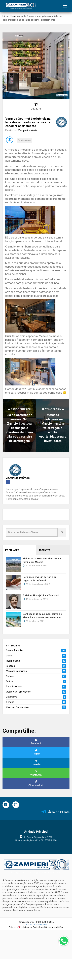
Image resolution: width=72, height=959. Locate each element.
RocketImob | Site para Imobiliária (48, 927)
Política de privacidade (36, 924)
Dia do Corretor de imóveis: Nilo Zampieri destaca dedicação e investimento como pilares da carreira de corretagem (19, 428)
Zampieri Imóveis (27, 130)
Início (5, 16)
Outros (9, 681)
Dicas (9, 655)
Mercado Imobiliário (16, 671)
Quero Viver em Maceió (18, 691)
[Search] (62, 532)
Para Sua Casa (24, 140)
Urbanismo (12, 697)
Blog (12, 16)
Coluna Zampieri (14, 650)
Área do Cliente (58, 812)
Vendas (10, 702)
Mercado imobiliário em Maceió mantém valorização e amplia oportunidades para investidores (52, 428)
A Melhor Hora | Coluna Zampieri (41, 595)
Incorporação (13, 660)
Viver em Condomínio (17, 707)
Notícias (10, 676)
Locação (10, 666)
